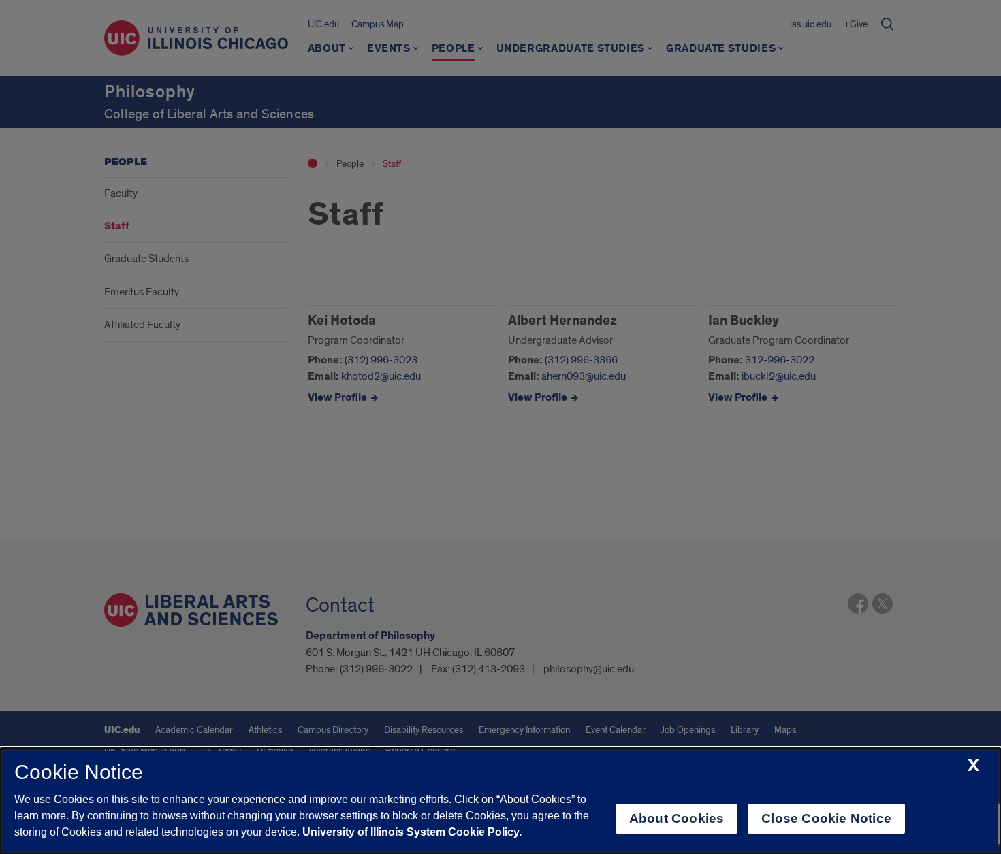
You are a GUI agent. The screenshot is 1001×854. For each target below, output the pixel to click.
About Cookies (676, 818)
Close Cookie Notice (826, 818)
